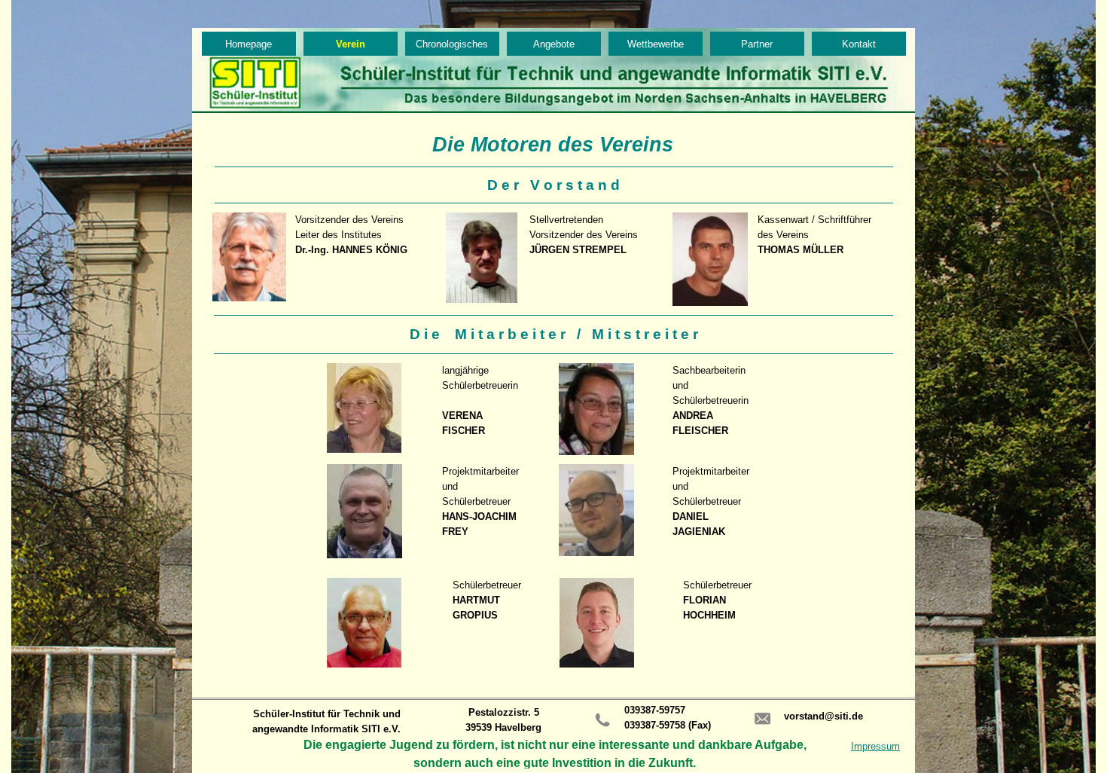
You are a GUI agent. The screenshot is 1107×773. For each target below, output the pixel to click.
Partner (757, 44)
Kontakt (859, 44)
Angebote (554, 44)
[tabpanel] (553, 185)
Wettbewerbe (655, 44)
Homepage (248, 44)
